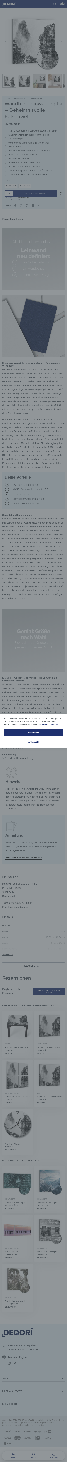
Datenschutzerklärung (48, 725)
